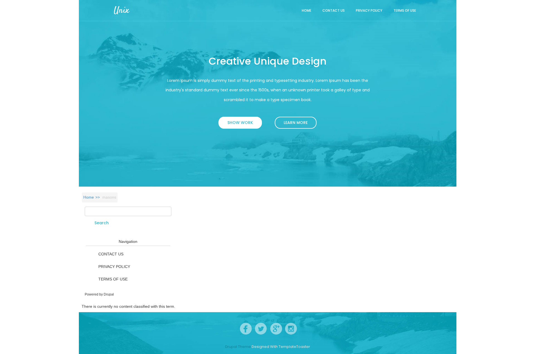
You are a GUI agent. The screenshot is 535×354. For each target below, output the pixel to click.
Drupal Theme (238, 346)
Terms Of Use (404, 10)
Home (306, 10)
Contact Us (333, 10)
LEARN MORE (296, 122)
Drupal (109, 294)
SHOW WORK (240, 122)
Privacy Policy (369, 10)
